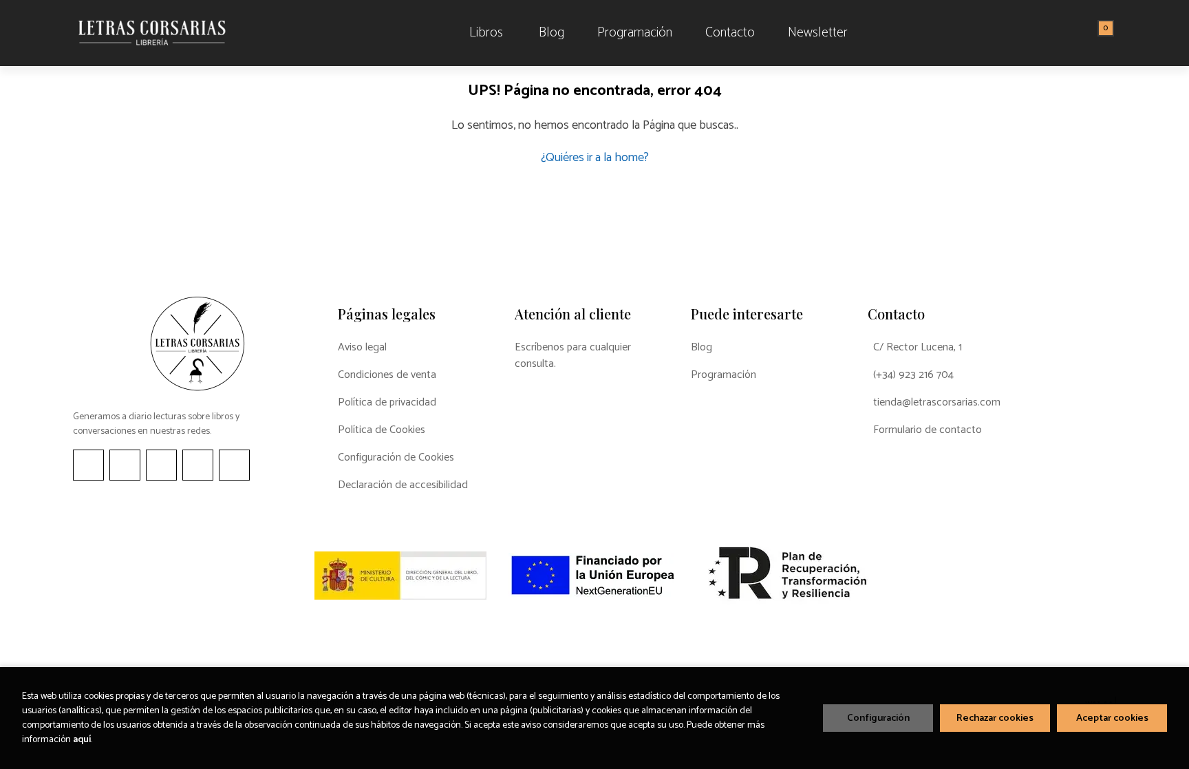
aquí (82, 740)
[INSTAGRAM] (124, 465)
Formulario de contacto (927, 430)
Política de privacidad (387, 402)
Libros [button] (486, 32)
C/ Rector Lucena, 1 (917, 347)
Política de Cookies (381, 430)
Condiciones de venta (387, 375)
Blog (701, 347)
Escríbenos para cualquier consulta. (573, 355)
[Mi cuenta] (1112, 33)
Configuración (878, 718)
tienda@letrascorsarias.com (936, 402)
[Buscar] (1088, 33)
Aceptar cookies (1112, 718)
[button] (1100, 33)
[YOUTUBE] (197, 465)
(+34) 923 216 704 (913, 375)
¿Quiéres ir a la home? (595, 157)
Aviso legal (362, 347)
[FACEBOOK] (88, 465)
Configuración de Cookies (396, 458)
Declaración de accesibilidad (403, 485)
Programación (723, 375)
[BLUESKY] (234, 465)
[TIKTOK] (161, 465)
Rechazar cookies (994, 718)
